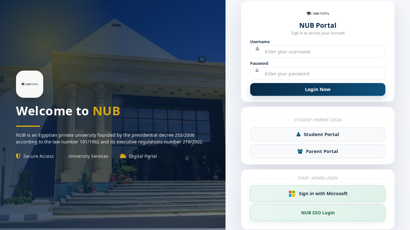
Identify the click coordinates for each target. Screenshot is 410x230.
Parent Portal (322, 151)
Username (260, 41)
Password (259, 63)
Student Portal (321, 134)
